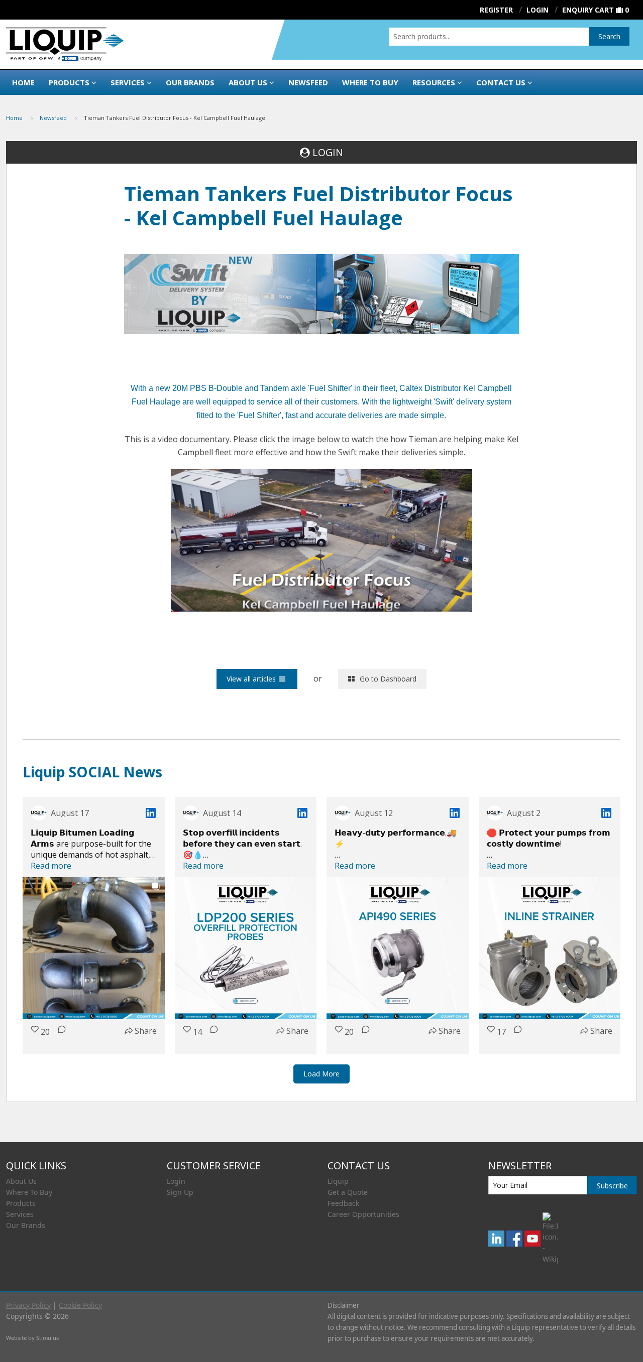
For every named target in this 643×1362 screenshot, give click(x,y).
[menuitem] (23, 118)
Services (128, 82)
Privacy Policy (28, 1305)
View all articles (251, 679)
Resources (433, 82)
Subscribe (612, 1185)
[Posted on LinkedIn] (151, 813)
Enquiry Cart (588, 10)
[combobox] (489, 37)
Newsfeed (308, 82)
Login (176, 1181)
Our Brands (190, 82)
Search (609, 36)
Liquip (338, 1181)
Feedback (343, 1203)
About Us (248, 82)
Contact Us (500, 82)
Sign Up (180, 1192)
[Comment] (59, 1035)
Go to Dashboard (388, 679)
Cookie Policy (80, 1305)
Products (69, 82)
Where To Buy (29, 1192)
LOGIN (327, 152)
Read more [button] (51, 865)
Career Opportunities (363, 1214)
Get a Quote (348, 1192)
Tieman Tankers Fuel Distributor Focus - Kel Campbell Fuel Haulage (174, 117)
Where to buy (370, 82)
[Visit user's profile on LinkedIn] (39, 813)
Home (23, 82)
